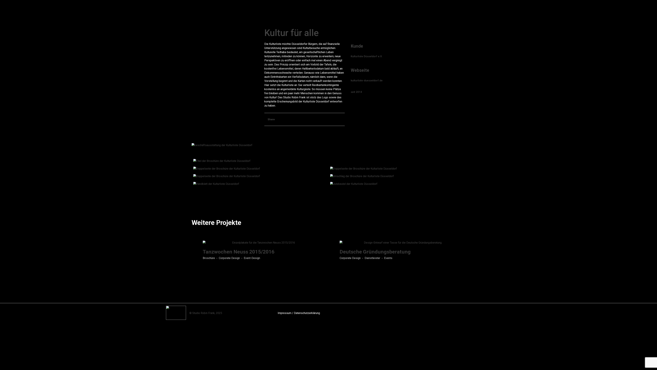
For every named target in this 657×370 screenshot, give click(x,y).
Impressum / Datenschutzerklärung (299, 313)
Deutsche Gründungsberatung (375, 252)
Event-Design (252, 258)
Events (388, 258)
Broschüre (209, 258)
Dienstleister (372, 258)
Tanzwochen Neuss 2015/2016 (238, 252)
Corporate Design (229, 258)
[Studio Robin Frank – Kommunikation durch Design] (224, 7)
